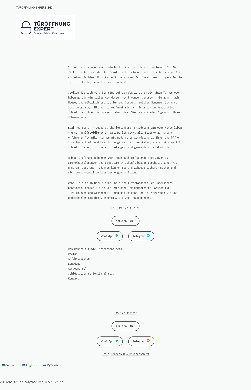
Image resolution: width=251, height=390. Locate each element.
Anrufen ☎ (125, 220)
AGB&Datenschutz (137, 353)
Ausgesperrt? (77, 268)
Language (74, 263)
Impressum (118, 353)
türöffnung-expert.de (34, 7)
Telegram (140, 236)
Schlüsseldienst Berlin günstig (91, 273)
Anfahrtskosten (79, 258)
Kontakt (73, 278)
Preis (105, 353)
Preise (72, 253)
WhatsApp (108, 236)
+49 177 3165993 (125, 313)
